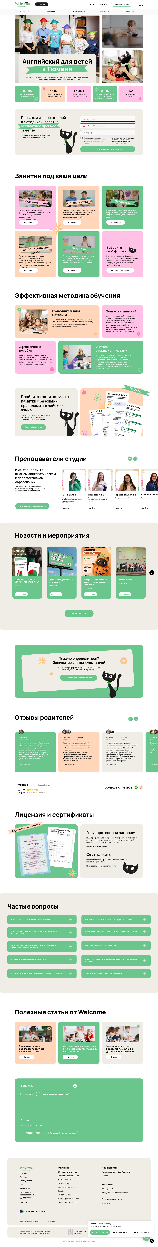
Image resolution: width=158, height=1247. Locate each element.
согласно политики (119, 143)
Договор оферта (50, 1221)
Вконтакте (106, 1203)
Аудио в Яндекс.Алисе (35, 1211)
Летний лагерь (64, 1183)
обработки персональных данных (93, 142)
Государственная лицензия (80, 1232)
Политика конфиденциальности (30, 1221)
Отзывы (23, 1184)
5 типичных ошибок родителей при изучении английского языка (32, 1049)
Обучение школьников (67, 1172)
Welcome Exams (64, 1195)
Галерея (23, 1177)
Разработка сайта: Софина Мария (79, 1241)
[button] (121, 4)
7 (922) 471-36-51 (109, 1189)
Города (105, 1176)
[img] (141, 787)
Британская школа (65, 1179)
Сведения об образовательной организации (27, 1195)
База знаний (25, 1188)
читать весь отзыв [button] (68, 764)
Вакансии (24, 1198)
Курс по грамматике (66, 1187)
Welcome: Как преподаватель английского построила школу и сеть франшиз (80, 1049)
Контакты (23, 1202)
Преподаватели (26, 1181)
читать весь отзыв (24, 764)
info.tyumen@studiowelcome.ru (115, 1192)
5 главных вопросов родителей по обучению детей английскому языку (120, 1049)
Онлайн (61, 1191)
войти (141, 5)
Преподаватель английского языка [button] (125, 498)
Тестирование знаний (67, 1202)
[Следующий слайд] (151, 572)
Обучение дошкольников (68, 1176)
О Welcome (24, 1173)
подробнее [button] (65, 508)
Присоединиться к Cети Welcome (116, 1172)
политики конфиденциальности (95, 140)
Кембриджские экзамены (68, 1198)
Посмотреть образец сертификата (101, 866)
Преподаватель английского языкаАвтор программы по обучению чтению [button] (98, 499)
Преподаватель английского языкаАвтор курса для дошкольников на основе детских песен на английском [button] (72, 500)
